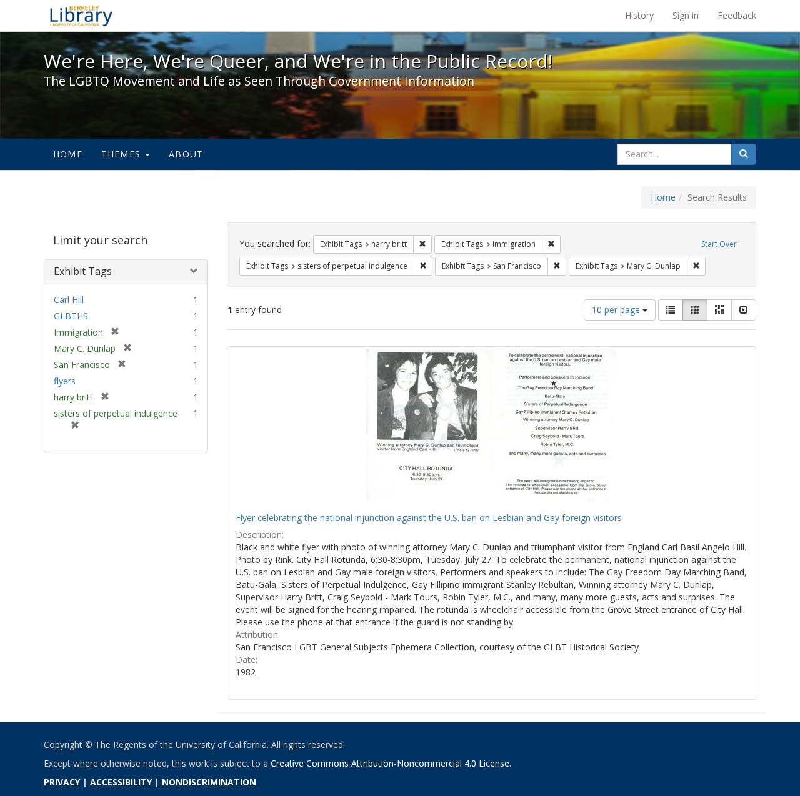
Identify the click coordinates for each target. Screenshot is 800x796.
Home (67, 154)
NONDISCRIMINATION (209, 782)
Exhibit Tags (83, 271)
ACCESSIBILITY (121, 782)
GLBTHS (71, 316)
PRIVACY (62, 782)
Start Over (719, 244)
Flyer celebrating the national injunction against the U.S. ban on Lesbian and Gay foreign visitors (429, 518)
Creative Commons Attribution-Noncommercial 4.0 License (390, 763)
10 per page (617, 310)
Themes (122, 154)
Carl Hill (69, 300)
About (186, 154)
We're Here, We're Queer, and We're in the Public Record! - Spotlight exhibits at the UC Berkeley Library (81, 15)
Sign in (685, 15)
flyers (65, 381)
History (639, 15)
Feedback (737, 15)
